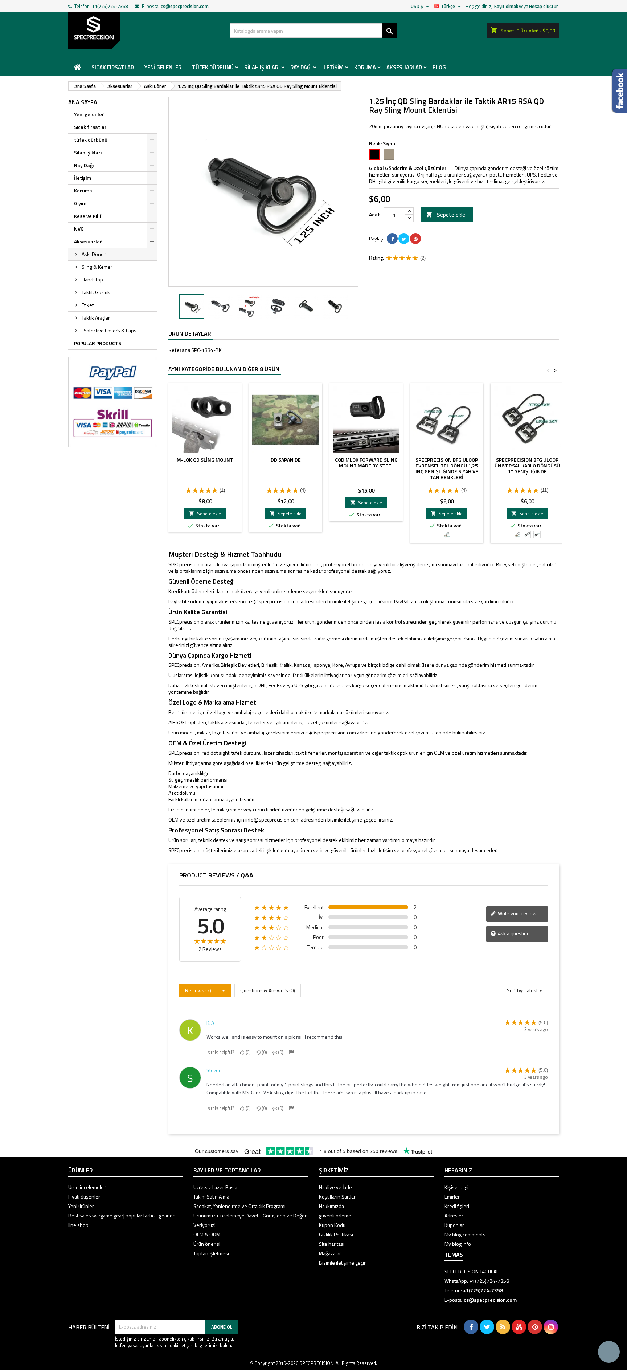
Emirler (452, 1196)
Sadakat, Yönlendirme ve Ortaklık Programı (239, 1206)
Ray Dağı (301, 67)
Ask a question (513, 933)
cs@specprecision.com (185, 6)
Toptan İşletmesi (211, 1253)
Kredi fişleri (456, 1206)
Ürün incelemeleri (87, 1187)
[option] (191, 306)
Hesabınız (458, 1170)
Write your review (517, 913)
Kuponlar (454, 1225)
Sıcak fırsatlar (112, 67)
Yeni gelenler (162, 67)
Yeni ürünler (81, 1206)
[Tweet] (403, 238)
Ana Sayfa (82, 102)
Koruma (365, 67)
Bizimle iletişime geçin (343, 1262)
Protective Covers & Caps (109, 330)
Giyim (80, 203)
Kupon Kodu (332, 1225)
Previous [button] (172, 306)
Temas (453, 1254)
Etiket (88, 305)
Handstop (92, 279)
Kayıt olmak (506, 6)
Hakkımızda (331, 1206)
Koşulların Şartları (338, 1196)
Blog (439, 67)
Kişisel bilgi (456, 1187)
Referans (179, 350)
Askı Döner (94, 254)
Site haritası (331, 1244)
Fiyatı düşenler (84, 1196)
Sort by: (515, 990)
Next (347, 191)
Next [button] (354, 306)
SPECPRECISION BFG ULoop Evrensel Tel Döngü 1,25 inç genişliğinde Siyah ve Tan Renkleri (446, 468)
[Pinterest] (415, 238)
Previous (179, 191)
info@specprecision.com (272, 819)
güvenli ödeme (335, 1215)
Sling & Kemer (97, 267)
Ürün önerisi (206, 1244)
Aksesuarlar (404, 67)
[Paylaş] (392, 238)
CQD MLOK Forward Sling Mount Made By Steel (366, 462)
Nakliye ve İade (335, 1187)
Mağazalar (330, 1253)
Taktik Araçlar (96, 317)
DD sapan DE (286, 459)
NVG (79, 228)
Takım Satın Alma (211, 1196)
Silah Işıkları (262, 67)
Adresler (453, 1215)
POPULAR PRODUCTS (97, 343)
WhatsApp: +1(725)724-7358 (476, 1281)
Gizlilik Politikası (336, 1234)
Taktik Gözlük (96, 292)
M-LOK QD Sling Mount (205, 459)
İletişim (333, 67)
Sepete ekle (445, 214)
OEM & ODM (206, 1234)
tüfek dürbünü (213, 67)
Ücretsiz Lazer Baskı (215, 1187)
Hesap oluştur (543, 6)
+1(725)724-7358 (110, 6)
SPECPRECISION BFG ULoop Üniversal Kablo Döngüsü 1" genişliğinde (527, 465)
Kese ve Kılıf (88, 216)
